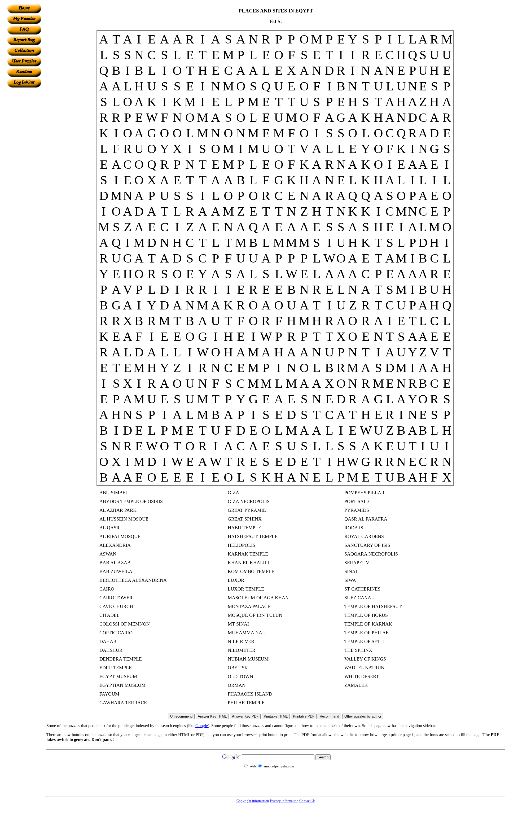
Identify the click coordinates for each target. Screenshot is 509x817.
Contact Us (307, 801)
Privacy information (284, 801)
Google (201, 725)
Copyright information (252, 801)
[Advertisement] (24, 167)
